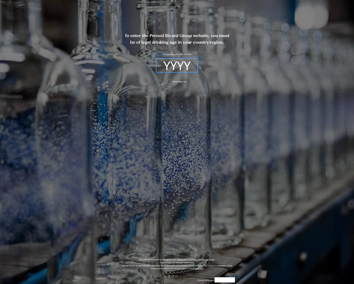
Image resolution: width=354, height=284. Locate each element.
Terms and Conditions (187, 259)
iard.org (199, 268)
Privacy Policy (208, 259)
